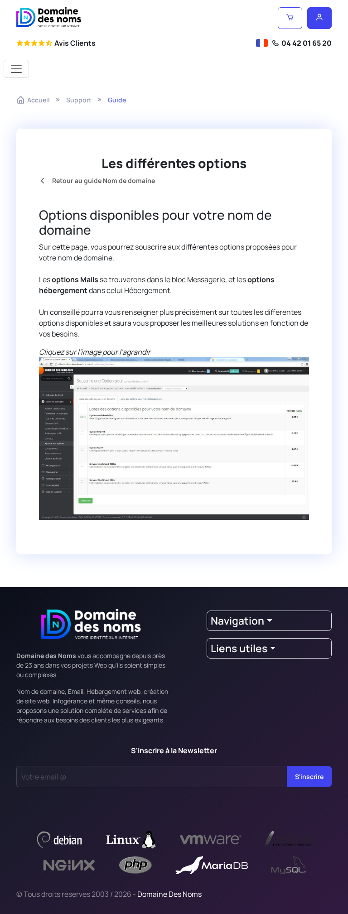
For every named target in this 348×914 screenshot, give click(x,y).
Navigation (237, 621)
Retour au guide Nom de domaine (103, 180)
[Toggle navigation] (16, 69)
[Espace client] (319, 18)
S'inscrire (309, 776)
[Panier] (290, 18)
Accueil (38, 100)
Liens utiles (239, 648)
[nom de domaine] (48, 17)
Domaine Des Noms (169, 894)
